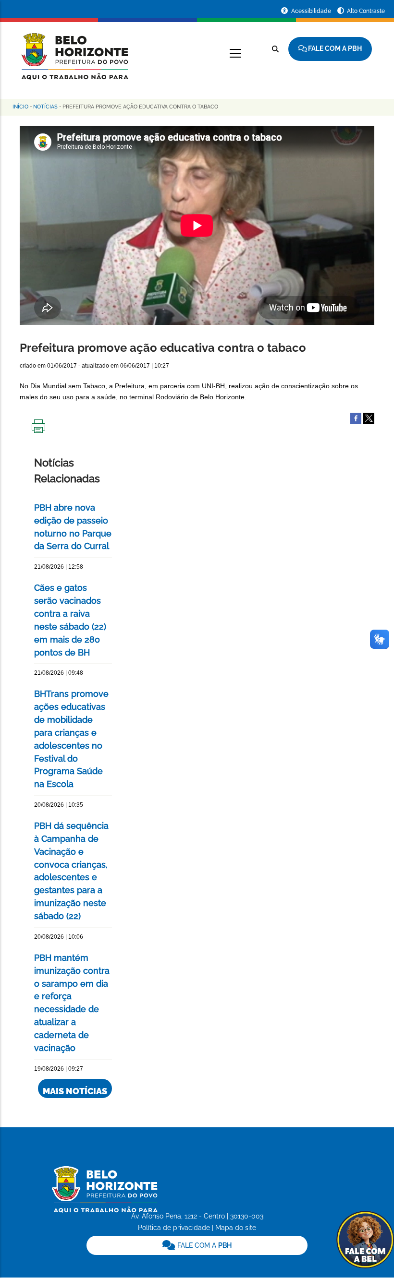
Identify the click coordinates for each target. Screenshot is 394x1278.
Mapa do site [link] (235, 1227)
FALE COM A (203, 1245)
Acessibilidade (311, 11)
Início (20, 107)
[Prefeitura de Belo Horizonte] (74, 50)
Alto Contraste (366, 11)
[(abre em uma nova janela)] (368, 417)
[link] (197, 1245)
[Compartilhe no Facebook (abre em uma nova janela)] (355, 417)
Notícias (45, 107)
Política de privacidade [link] (174, 1227)
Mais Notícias (75, 1091)
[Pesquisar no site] (275, 49)
